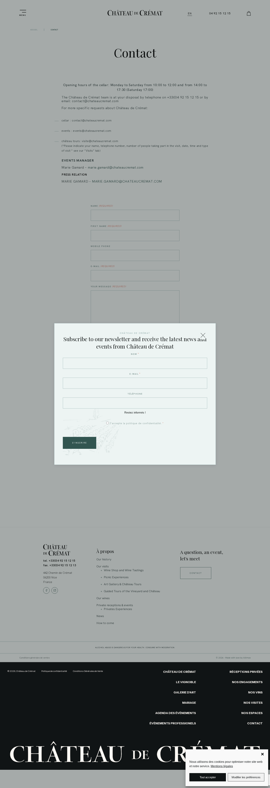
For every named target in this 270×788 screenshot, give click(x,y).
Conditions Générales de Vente (88, 671)
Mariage (189, 702)
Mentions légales (222, 766)
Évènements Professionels (173, 723)
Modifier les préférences (246, 777)
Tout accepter (208, 777)
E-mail (135, 373)
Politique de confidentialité (54, 671)
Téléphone (135, 394)
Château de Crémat (179, 672)
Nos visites (253, 702)
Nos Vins (255, 692)
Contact (255, 723)
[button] (262, 754)
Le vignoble (186, 682)
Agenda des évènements (175, 713)
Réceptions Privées (246, 672)
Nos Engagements (247, 682)
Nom (135, 354)
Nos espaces (252, 713)
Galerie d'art (185, 692)
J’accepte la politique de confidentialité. (136, 423)
